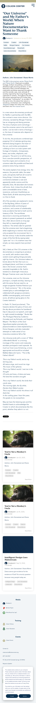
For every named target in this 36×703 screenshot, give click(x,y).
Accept (12, 696)
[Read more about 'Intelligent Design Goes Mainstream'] (18, 544)
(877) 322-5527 (6, 656)
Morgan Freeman (14, 45)
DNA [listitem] (19, 473)
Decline (25, 696)
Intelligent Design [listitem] (10, 581)
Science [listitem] (23, 524)
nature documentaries (10, 51)
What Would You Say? (11, 612)
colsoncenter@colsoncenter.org (10, 652)
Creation (13, 42)
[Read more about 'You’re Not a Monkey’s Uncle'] (18, 439)
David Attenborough (9, 48)
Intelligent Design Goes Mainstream (16, 558)
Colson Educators (10, 628)
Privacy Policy (25, 683)
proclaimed (21, 304)
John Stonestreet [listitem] (10, 473)
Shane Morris (22, 51)
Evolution (6, 42)
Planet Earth (21, 48)
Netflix (5, 45)
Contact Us (5, 648)
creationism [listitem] (9, 584)
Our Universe (25, 45)
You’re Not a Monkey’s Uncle (15, 453)
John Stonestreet (23, 42)
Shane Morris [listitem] (9, 476)
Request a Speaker (7, 663)
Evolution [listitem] (8, 470)
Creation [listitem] (15, 470)
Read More (28, 479)
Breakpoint (9, 38)
